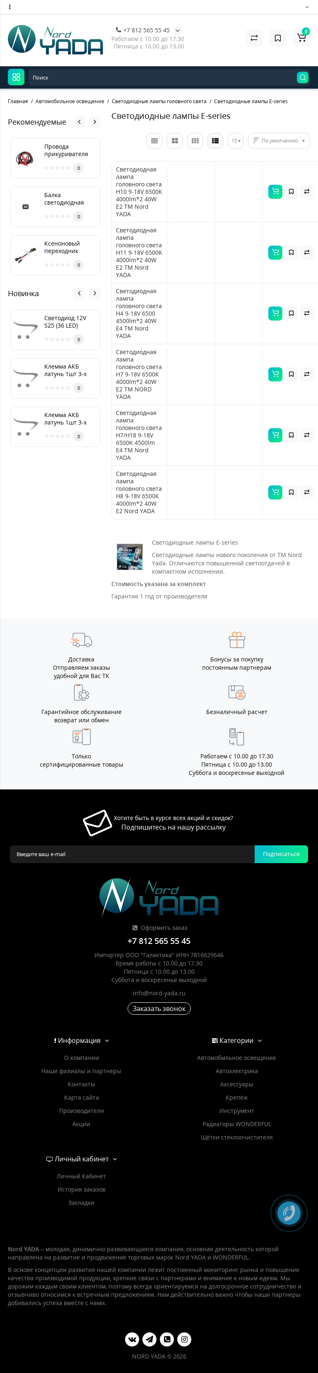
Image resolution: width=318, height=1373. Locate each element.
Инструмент (236, 1111)
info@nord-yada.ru (159, 993)
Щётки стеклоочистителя (237, 1137)
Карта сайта (81, 1097)
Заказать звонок (159, 1008)
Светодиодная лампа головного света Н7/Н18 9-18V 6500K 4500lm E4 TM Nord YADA (139, 435)
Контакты (81, 1084)
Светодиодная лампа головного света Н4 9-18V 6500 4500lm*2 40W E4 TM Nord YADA (139, 313)
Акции (81, 1124)
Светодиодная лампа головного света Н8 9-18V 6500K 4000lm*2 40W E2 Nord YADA (139, 492)
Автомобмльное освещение (236, 1058)
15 (234, 140)
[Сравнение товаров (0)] (254, 38)
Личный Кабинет (81, 1176)
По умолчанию (280, 140)
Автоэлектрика (237, 1071)
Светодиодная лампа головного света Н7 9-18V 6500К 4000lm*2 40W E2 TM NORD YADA (139, 374)
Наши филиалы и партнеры (81, 1071)
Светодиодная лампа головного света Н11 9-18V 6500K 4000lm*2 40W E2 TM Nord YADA (139, 253)
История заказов (82, 1189)
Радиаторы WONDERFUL (236, 1124)
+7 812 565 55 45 (146, 30)
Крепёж (237, 1097)
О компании (81, 1058)
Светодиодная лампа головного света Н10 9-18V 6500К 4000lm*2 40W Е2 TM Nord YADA (139, 192)
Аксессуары (236, 1084)
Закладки (81, 1203)
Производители (81, 1111)
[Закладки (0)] (278, 38)
